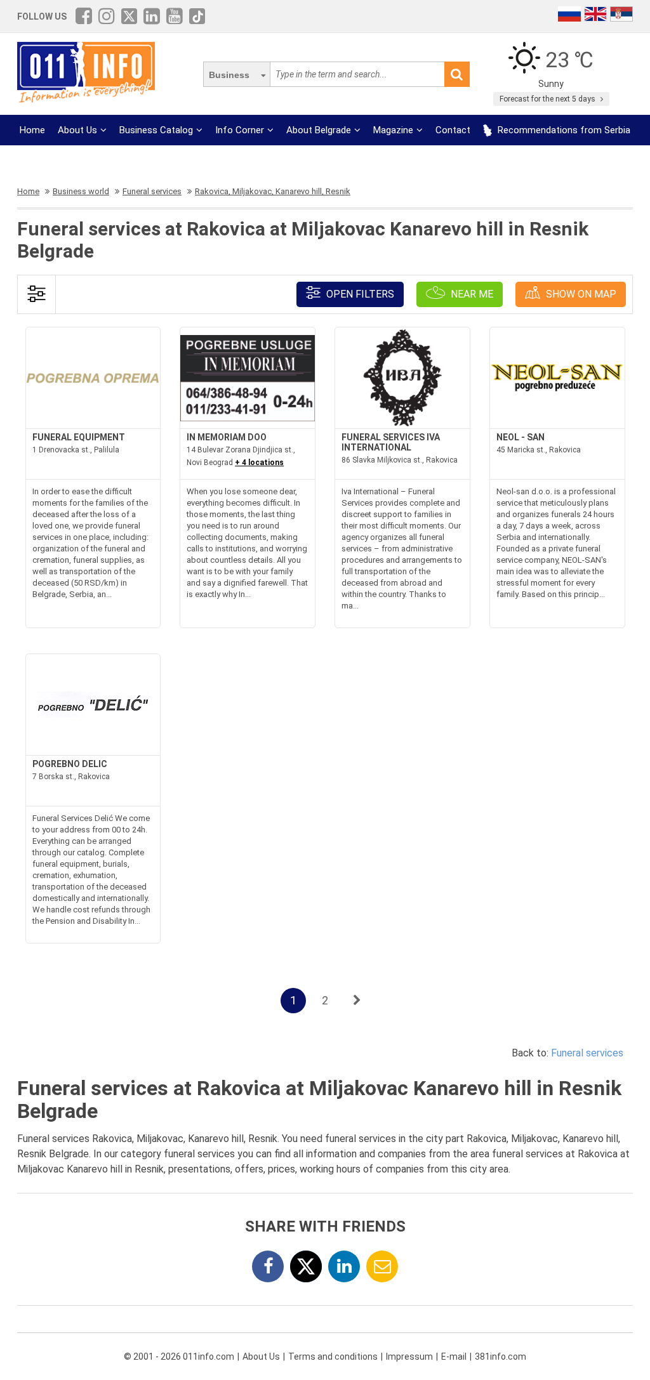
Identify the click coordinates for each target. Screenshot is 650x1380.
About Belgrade (318, 130)
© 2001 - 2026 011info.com (179, 1356)
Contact (452, 130)
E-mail (454, 1356)
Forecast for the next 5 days (548, 99)
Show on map (579, 294)
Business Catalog (156, 130)
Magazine (393, 130)
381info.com (500, 1356)
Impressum (409, 1356)
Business (229, 75)
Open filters (359, 294)
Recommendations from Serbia (562, 130)
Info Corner (239, 130)
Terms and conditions (333, 1356)
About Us (77, 130)
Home (32, 130)
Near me (470, 294)
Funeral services (587, 1053)
